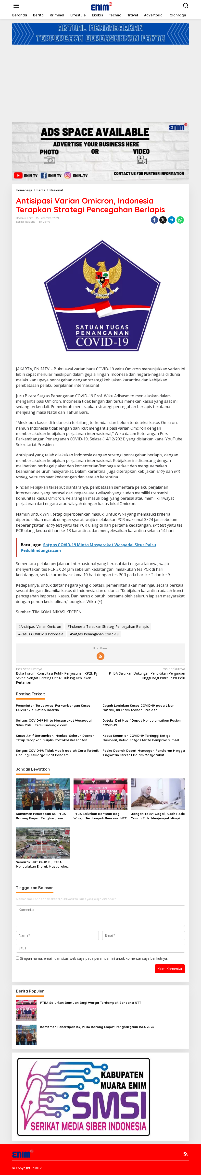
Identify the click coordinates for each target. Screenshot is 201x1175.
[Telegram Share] (171, 220)
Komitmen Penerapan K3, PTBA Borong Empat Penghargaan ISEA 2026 (41, 816)
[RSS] (100, 656)
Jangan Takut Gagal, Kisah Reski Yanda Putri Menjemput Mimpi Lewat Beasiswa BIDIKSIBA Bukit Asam (158, 816)
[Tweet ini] (163, 220)
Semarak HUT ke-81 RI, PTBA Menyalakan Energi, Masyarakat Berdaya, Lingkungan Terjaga (42, 864)
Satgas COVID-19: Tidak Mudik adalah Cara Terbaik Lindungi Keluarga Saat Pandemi (57, 753)
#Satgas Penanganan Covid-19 (94, 634)
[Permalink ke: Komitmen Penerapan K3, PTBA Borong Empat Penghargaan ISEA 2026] (43, 794)
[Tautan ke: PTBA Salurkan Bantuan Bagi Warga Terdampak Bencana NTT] (26, 1010)
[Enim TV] (101, 5)
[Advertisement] (100, 81)
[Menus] (16, 5)
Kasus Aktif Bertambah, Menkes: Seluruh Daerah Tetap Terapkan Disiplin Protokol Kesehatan (55, 738)
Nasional (30, 221)
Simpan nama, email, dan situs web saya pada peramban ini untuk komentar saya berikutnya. (94, 958)
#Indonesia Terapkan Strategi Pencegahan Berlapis (108, 626)
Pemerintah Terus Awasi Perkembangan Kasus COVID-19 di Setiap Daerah (53, 707)
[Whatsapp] (180, 220)
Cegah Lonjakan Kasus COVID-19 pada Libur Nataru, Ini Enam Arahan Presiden (138, 707)
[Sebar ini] (154, 220)
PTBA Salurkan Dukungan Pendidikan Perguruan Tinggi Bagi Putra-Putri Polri (147, 673)
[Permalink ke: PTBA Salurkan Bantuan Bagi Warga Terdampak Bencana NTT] (100, 794)
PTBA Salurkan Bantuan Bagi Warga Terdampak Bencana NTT (100, 816)
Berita (20, 221)
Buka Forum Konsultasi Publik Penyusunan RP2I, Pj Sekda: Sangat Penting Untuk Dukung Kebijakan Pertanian (56, 676)
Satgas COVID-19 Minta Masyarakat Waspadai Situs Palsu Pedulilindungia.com (53, 722)
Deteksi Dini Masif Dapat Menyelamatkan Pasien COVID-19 (141, 722)
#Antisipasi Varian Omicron (39, 626)
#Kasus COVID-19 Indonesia (40, 634)
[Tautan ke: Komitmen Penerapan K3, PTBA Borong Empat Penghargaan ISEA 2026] (26, 1034)
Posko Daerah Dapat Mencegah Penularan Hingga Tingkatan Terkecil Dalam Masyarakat (143, 753)
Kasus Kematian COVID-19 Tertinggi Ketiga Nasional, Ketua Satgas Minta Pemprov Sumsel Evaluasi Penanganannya (140, 738)
